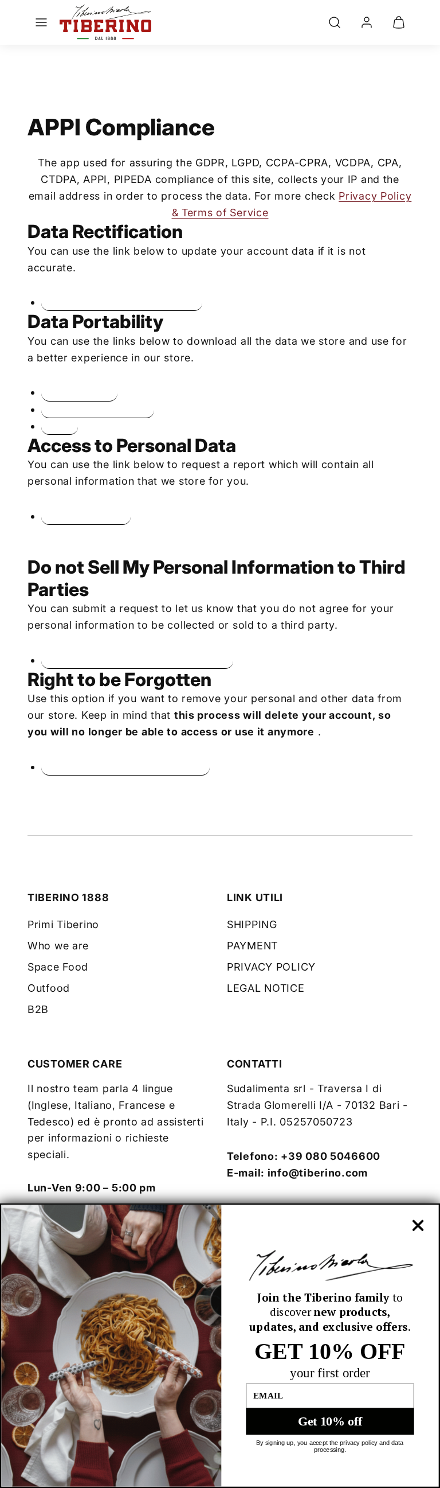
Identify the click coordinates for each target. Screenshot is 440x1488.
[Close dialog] (418, 1225)
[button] (41, 22)
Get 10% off (330, 1421)
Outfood (49, 988)
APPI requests (79, 392)
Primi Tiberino (63, 924)
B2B (38, 1009)
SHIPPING (252, 924)
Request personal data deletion (125, 767)
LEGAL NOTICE (266, 988)
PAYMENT (252, 946)
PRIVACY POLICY (271, 967)
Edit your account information (121, 302)
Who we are (58, 946)
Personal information (97, 409)
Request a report (86, 516)
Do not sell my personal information (137, 660)
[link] (366, 22)
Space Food (58, 967)
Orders (59, 426)
